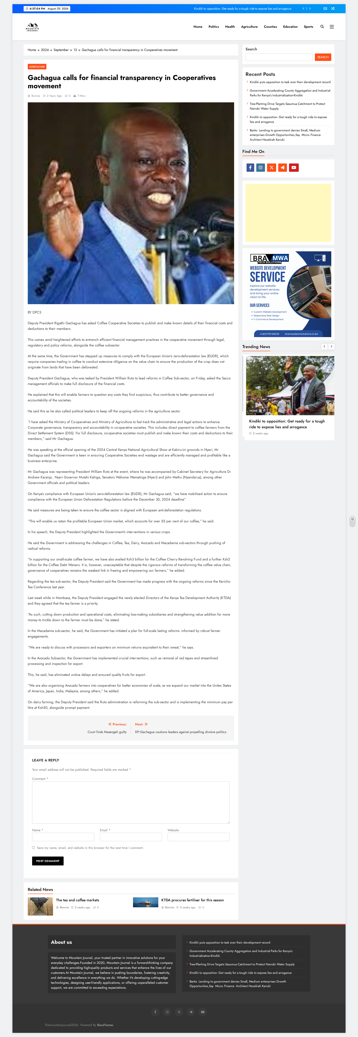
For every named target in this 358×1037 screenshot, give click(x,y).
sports (308, 26)
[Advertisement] (288, 213)
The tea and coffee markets (78, 900)
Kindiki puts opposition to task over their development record (290, 82)
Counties (270, 26)
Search (251, 49)
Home (198, 26)
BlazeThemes (105, 1025)
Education (290, 26)
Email (105, 830)
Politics (214, 26)
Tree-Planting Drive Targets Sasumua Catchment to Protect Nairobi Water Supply (242, 964)
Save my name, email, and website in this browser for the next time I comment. (90, 848)
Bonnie (35, 96)
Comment (40, 778)
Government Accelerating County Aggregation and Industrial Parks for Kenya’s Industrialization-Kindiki (290, 92)
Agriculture (249, 26)
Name (37, 830)
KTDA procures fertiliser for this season (192, 900)
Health (230, 26)
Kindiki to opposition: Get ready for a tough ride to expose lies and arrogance (242, 8)
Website (173, 830)
